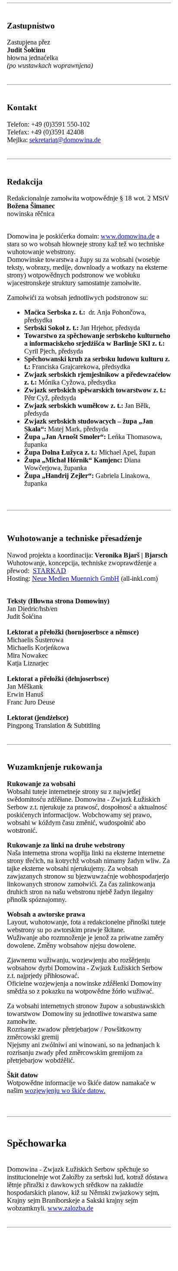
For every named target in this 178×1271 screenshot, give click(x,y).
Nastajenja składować (133, 659)
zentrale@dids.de (52, 1041)
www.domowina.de (128, 236)
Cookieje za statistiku (62, 644)
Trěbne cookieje (54, 635)
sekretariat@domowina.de (65, 139)
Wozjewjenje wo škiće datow (47, 668)
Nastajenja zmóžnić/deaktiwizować (54, 659)
